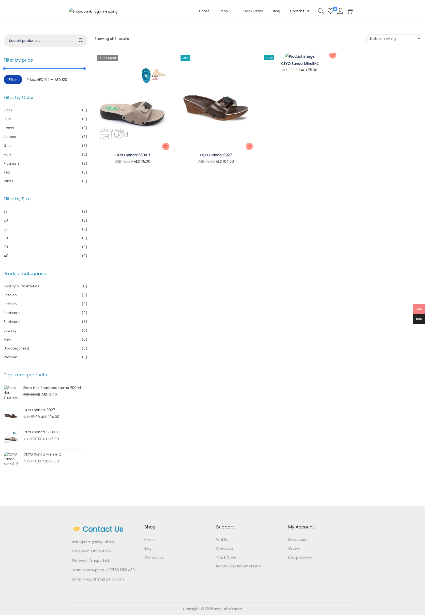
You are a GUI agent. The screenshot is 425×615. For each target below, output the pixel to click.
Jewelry (10, 330)
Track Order (226, 557)
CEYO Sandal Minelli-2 (300, 63)
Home (149, 539)
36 (6, 220)
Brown (9, 127)
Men (7, 339)
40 (6, 255)
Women (10, 357)
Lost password (300, 557)
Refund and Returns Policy (238, 566)
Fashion (10, 295)
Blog (148, 548)
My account (298, 539)
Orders (294, 548)
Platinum (11, 163)
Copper (10, 136)
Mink (7, 154)
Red (7, 172)
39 (6, 247)
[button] (165, 146)
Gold (8, 145)
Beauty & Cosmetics (21, 286)
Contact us (154, 557)
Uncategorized (16, 348)
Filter (13, 79)
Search (81, 40)
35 (6, 211)
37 (6, 229)
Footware (12, 312)
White (9, 181)
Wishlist (222, 539)
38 (6, 238)
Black (8, 110)
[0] (331, 11)
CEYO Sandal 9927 (216, 155)
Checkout (224, 548)
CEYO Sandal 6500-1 (132, 155)
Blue (7, 119)
